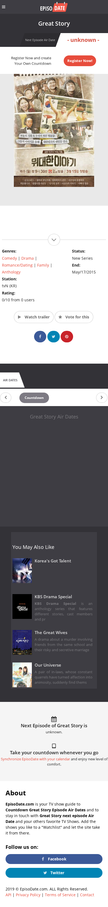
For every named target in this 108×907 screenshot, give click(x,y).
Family (43, 265)
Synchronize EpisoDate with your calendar (35, 759)
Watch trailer (37, 317)
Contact (87, 894)
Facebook (56, 859)
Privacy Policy (28, 894)
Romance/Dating (17, 265)
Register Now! (79, 60)
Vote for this (76, 317)
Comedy (9, 258)
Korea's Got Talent (53, 560)
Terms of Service (60, 894)
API (8, 894)
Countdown (34, 397)
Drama (27, 258)
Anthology (11, 272)
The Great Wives (51, 632)
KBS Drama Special (53, 596)
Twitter (56, 872)
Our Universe (48, 665)
